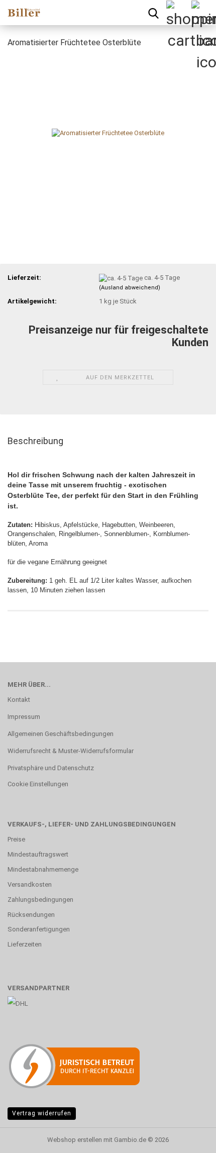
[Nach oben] (188, 1137)
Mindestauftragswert (38, 854)
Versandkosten (30, 884)
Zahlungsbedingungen (40, 899)
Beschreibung (35, 441)
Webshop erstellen (74, 1139)
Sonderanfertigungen (39, 929)
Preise (16, 839)
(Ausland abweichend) (129, 287)
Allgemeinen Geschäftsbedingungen (61, 734)
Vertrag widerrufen (41, 1113)
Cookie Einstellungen (38, 784)
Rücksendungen (31, 914)
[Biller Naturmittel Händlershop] (20, 12)
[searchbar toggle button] (153, 12)
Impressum (24, 716)
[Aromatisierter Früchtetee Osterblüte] (108, 132)
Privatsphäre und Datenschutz (51, 768)
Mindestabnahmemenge (43, 869)
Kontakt (19, 699)
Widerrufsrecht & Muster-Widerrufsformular (71, 751)
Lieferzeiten (25, 944)
